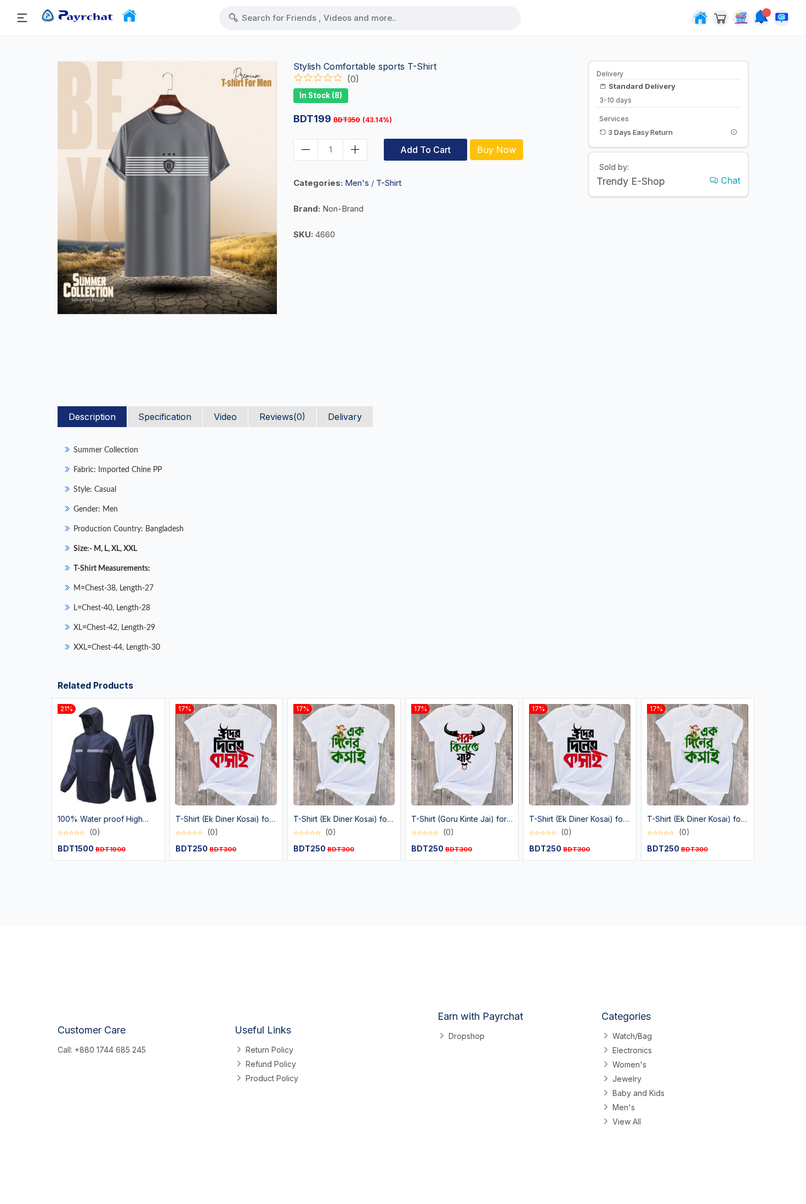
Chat (729, 180)
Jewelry (627, 1078)
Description (92, 416)
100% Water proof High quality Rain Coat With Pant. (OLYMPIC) (107, 819)
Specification (164, 416)
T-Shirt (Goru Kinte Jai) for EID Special (459, 819)
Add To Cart (425, 149)
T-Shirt (388, 183)
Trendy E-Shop (631, 181)
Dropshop (467, 1036)
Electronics (632, 1050)
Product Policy (272, 1078)
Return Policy (269, 1049)
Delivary (345, 416)
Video (225, 416)
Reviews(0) (282, 416)
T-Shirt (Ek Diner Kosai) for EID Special (223, 819)
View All (626, 1121)
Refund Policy (271, 1064)
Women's (629, 1064)
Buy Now (496, 149)
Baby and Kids (638, 1093)
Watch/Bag (632, 1036)
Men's (357, 183)
